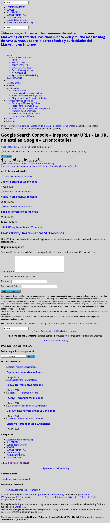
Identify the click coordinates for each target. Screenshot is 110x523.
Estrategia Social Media (23, 116)
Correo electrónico (11, 286)
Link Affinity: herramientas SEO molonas (32, 233)
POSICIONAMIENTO (15, 7)
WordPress (20, 507)
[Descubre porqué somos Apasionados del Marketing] (27, 163)
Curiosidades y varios (16, 20)
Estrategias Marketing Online (26, 103)
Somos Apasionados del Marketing (23, 490)
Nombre (6, 281)
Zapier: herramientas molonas (19, 181)
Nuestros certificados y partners (27, 93)
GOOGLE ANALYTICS (16, 15)
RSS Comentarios (24, 497)
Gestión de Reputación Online (26, 113)
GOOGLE (10, 10)
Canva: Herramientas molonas (19, 196)
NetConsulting (19, 73)
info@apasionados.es (11, 499)
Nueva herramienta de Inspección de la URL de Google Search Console (41, 126)
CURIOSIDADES (13, 83)
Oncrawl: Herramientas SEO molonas (28, 423)
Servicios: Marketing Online (19, 101)
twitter (12, 121)
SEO (8, 80)
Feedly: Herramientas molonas (19, 211)
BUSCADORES (13, 12)
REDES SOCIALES (14, 17)
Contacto (10, 118)
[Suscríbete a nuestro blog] (55, 340)
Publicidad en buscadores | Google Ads (31, 108)
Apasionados (12, 88)
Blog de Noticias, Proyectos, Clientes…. (31, 98)
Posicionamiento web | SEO (25, 106)
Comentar (47, 147)
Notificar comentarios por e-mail (20, 276)
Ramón (85, 494)
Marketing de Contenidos (24, 111)
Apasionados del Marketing (19, 22)
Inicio (9, 55)
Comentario (7, 271)
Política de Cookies (89, 497)
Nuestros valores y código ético (27, 95)
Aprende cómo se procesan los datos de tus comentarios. (71, 323)
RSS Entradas (7, 497)
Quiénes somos (19, 90)
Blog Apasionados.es (18, 463)
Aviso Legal (50, 497)
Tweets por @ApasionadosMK (15, 479)
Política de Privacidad (67, 497)
